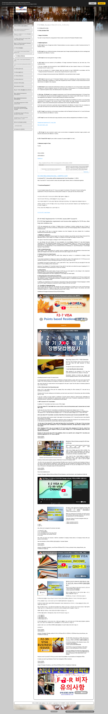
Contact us (40, 158)
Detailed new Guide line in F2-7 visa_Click (47, 122)
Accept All (101, 3)
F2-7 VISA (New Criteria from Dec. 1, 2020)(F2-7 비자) (53, 176)
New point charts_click (43, 125)
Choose (92, 3)
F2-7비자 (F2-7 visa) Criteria (44, 212)
